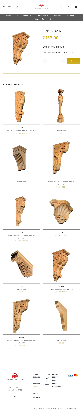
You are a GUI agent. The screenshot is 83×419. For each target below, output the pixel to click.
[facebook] (13, 7)
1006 (61, 179)
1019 (21, 233)
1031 (21, 287)
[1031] (21, 248)
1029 (61, 128)
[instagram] (17, 7)
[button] (50, 19)
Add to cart (73, 61)
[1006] (61, 140)
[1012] (61, 194)
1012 (61, 233)
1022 (21, 128)
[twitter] (15, 396)
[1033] (61, 299)
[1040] (21, 140)
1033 (61, 338)
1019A (61, 287)
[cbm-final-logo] (41, 4)
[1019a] (21, 48)
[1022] (21, 89)
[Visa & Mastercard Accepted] (72, 374)
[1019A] (61, 248)
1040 (21, 179)
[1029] (61, 89)
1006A (21, 338)
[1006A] (21, 299)
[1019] (21, 194)
